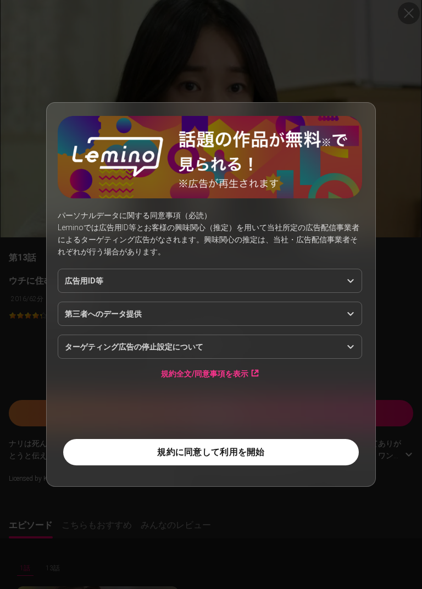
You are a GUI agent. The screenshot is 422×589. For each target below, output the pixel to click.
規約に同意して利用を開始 (210, 452)
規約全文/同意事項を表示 (204, 373)
